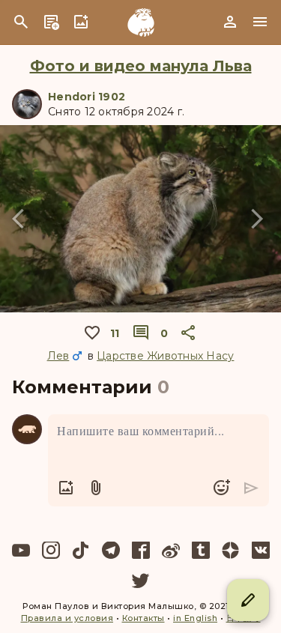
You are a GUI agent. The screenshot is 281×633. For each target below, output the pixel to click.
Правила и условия (67, 618)
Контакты (143, 618)
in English (195, 618)
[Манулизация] (140, 22)
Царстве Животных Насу (165, 356)
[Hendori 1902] (27, 104)
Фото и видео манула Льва (141, 66)
